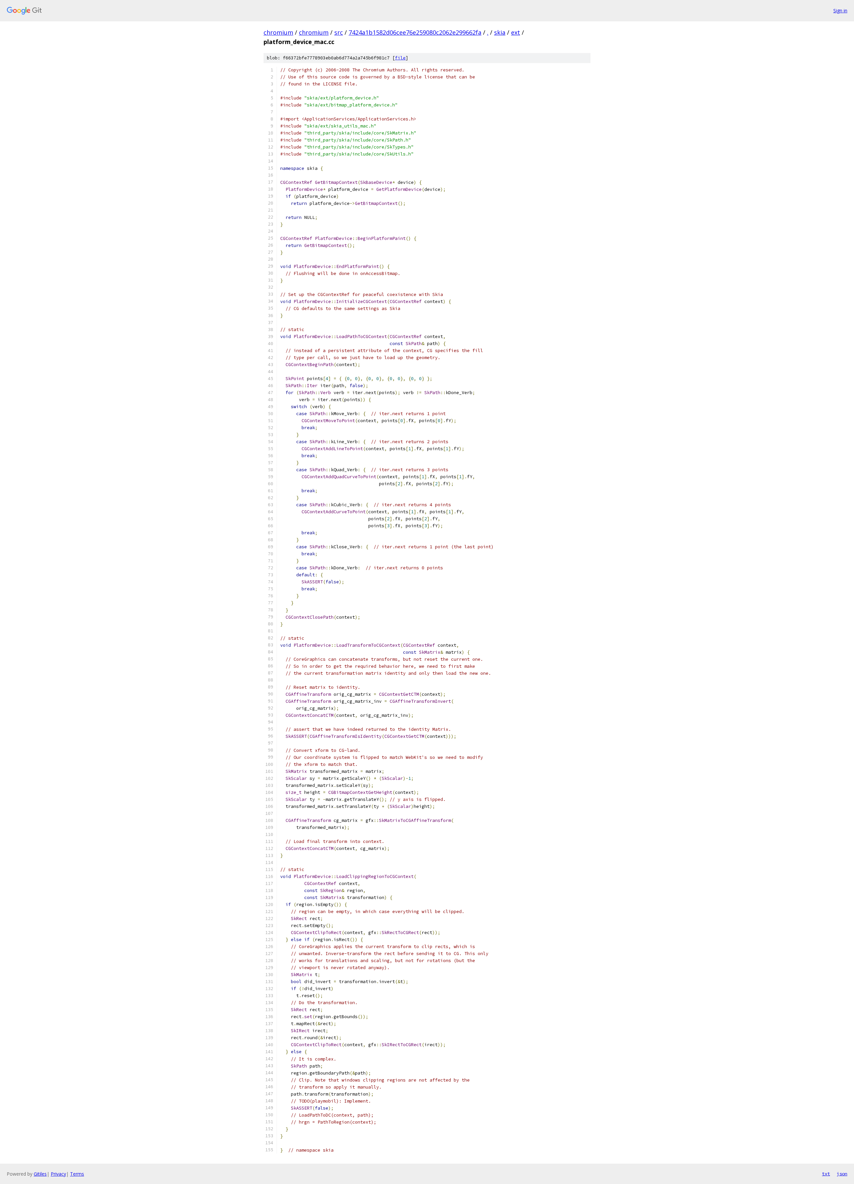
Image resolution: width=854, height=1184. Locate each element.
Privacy (58, 1174)
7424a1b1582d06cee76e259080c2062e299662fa (415, 32)
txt (826, 1174)
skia (499, 32)
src (338, 32)
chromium (278, 32)
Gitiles (40, 1174)
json (842, 1174)
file (400, 58)
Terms (77, 1174)
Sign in (840, 10)
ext (515, 32)
